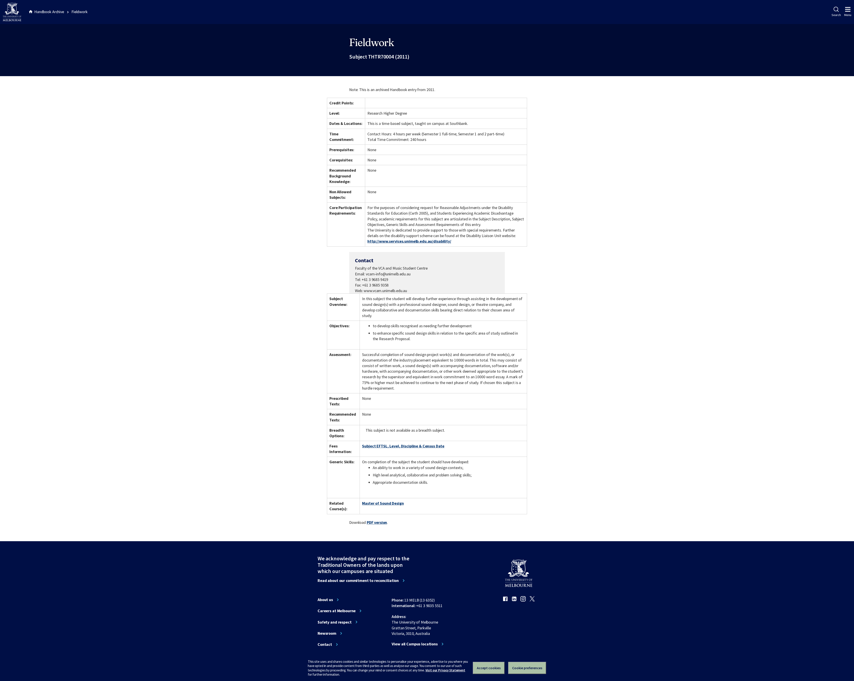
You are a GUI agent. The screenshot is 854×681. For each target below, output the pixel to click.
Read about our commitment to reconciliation (358, 580)
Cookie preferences (527, 668)
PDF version (377, 522)
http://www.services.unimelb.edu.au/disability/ (409, 241)
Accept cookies (489, 668)
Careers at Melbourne (337, 610)
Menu (847, 15)
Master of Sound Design (383, 503)
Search (836, 15)
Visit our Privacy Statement (445, 670)
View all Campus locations (415, 644)
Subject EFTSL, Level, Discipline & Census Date (403, 446)
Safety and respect (335, 622)
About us (325, 599)
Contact (325, 644)
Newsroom (327, 633)
